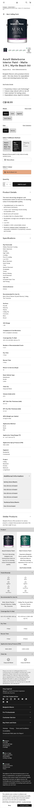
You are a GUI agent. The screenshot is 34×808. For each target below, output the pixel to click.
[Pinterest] (18, 699)
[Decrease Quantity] (4, 184)
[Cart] (30, 2)
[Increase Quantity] (10, 184)
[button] (26, 2)
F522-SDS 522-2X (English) (10, 493)
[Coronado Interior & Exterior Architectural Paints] (10, 766)
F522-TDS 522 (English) (9, 506)
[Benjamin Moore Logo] (17, 2)
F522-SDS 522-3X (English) (10, 485)
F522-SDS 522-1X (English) (10, 489)
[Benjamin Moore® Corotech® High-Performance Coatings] (10, 744)
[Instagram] (7, 699)
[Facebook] (3, 699)
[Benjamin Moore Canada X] (22, 699)
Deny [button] (9, 805)
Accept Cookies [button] (24, 805)
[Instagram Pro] (11, 699)
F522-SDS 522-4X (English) (11, 497)
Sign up (5, 691)
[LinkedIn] (3, 702)
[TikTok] (7, 702)
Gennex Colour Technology (18, 227)
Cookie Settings (26, 802)
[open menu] (4, 2)
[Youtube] (14, 699)
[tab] (5, 50)
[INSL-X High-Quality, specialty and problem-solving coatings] (10, 755)
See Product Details (8, 84)
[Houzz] (26, 699)
